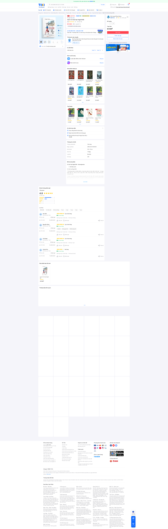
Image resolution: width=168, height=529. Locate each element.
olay (112, 479)
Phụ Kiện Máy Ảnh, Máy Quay (114, 509)
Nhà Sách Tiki (96, 523)
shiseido (45, 480)
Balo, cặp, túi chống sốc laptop (84, 489)
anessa (105, 479)
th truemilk (57, 479)
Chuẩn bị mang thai (49, 494)
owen (63, 479)
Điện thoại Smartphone (47, 509)
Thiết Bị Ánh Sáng (117, 510)
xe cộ (55, 7)
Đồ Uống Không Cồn (83, 523)
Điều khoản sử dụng (66, 454)
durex (70, 479)
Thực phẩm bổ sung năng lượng (117, 504)
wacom (102, 479)
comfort (118, 479)
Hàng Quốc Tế (96, 486)
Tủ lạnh (113, 489)
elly (76, 479)
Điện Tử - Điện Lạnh (114, 486)
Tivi (112, 491)
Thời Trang (103, 488)
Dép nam (66, 513)
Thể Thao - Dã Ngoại (114, 494)
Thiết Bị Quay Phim (116, 514)
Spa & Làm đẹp (101, 512)
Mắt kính (86, 492)
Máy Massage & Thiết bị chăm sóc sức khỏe (50, 517)
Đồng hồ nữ (83, 497)
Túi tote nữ (67, 520)
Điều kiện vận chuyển (66, 460)
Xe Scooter (103, 520)
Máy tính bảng (48, 511)
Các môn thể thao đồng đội (117, 501)
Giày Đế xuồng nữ (67, 509)
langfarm (49, 480)
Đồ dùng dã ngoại (117, 496)
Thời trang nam (63, 494)
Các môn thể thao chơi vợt (116, 502)
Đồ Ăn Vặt (80, 522)
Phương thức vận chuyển (48, 452)
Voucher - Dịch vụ (97, 509)
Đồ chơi (55, 488)
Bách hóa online (99, 493)
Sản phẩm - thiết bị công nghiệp (100, 495)
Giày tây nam (68, 512)
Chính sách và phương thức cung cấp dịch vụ (85, 459)
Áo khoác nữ (68, 489)
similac (115, 479)
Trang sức (78, 497)
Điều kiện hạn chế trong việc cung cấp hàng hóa (85, 453)
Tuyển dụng (64, 447)
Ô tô (99, 520)
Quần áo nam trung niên (66, 501)
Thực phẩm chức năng (49, 515)
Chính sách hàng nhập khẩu (48, 458)
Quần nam (67, 495)
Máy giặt (113, 490)
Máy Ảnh (119, 515)
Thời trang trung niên (66, 492)
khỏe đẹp (64, 7)
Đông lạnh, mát (51, 500)
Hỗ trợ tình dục (53, 521)
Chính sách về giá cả (82, 451)
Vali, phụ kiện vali (88, 489)
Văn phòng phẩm (102, 524)
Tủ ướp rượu (121, 492)
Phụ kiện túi (72, 520)
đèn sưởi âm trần (115, 526)
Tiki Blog (63, 446)
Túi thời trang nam (64, 522)
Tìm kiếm (103, 4)
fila (57, 480)
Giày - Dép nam (63, 511)
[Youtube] (113, 445)
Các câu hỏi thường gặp (47, 447)
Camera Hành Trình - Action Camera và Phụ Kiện (116, 511)
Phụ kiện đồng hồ (82, 498)
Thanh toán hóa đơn (96, 511)
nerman (98, 479)
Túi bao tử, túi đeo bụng (69, 525)
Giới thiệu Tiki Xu (65, 455)
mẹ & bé (59, 7)
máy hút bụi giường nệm (116, 524)
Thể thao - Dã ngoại (98, 490)
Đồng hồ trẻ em (89, 498)
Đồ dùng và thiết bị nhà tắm (84, 512)
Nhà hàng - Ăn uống (99, 513)
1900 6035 (48, 474)
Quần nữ (67, 488)
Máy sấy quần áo (115, 492)
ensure (66, 479)
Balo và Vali (79, 486)
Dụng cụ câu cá (115, 500)
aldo (85, 479)
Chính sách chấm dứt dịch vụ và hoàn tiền (85, 462)
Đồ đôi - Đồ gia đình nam (68, 499)
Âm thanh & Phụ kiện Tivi (114, 488)
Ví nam (61, 524)
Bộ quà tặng (82, 524)
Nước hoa (47, 521)
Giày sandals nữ (66, 506)
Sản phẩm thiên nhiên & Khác (50, 518)
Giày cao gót (62, 505)
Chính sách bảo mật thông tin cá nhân (69, 451)
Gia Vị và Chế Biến (82, 521)
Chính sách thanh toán (82, 455)
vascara (44, 479)
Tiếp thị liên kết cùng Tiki (67, 457)
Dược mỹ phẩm (54, 522)
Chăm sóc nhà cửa (50, 505)
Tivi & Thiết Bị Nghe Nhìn (99, 496)
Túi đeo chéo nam (66, 524)
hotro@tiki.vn (53, 460)
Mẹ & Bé (100, 492)
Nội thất (81, 511)
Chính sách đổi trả (46, 455)
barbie (60, 479)
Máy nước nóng (117, 491)
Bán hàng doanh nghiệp (66, 458)
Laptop (87, 505)
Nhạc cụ (85, 514)
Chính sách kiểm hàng (47, 453)
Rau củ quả (47, 499)
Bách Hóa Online (80, 517)
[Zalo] (116, 445)
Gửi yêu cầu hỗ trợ (46, 449)
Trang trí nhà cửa (79, 509)
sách (72, 7)
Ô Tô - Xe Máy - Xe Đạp (98, 517)
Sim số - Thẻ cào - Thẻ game (102, 515)
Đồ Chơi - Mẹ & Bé (47, 486)
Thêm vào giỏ (117, 35)
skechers (82, 479)
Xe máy (96, 520)
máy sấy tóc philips (117, 520)
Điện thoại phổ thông (49, 510)
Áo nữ (61, 488)
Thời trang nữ (63, 486)
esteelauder (51, 479)
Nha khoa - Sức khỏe (100, 514)
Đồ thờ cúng (80, 514)
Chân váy (68, 490)
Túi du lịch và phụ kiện (83, 488)
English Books (99, 525)
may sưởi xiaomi (115, 522)
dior (47, 479)
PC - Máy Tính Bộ (81, 505)
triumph (88, 479)
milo (78, 479)
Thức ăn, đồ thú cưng (49, 504)
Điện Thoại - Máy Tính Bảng (49, 507)
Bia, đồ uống (47, 502)
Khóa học (103, 511)
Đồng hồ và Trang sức (81, 496)
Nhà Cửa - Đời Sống (80, 507)
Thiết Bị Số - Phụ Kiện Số (98, 499)
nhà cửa (68, 7)
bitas (122, 479)
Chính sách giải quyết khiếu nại (68, 452)
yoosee (109, 479)
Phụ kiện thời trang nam (83, 493)
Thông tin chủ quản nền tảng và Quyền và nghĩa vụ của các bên (85, 464)
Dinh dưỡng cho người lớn (50, 492)
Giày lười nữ (70, 507)
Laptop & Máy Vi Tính (102, 494)
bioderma (73, 479)
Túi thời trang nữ (63, 518)
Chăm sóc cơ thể (49, 516)
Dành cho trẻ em (49, 503)
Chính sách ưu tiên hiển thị (83, 457)
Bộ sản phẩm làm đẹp (50, 522)
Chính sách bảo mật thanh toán (68, 449)
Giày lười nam (62, 512)
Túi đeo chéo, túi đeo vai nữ (65, 519)
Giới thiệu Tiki (64, 444)
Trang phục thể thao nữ (113, 495)
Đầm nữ (64, 488)
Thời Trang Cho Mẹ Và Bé (48, 488)
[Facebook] (111, 445)
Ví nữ (72, 519)
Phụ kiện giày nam (65, 514)
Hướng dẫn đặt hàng (47, 450)
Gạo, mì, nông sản (49, 501)
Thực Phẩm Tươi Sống (48, 496)
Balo (77, 488)
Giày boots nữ (64, 507)
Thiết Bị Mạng (83, 504)
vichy (55, 480)
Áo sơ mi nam (67, 496)
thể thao (76, 7)
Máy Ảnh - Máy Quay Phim (115, 507)
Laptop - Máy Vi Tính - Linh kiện (83, 500)
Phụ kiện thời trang (80, 491)
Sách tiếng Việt (96, 524)
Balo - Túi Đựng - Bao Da (116, 512)
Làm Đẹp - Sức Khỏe (47, 513)
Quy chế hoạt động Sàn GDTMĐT (84, 444)
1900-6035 (48, 444)
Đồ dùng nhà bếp (46, 525)
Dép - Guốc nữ (68, 505)
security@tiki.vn (53, 461)
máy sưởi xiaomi (118, 523)
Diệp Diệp (73, 17)
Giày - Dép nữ (63, 504)
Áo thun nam (62, 495)
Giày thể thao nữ (119, 503)
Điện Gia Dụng (46, 524)
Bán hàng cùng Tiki (81, 446)
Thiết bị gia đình (53, 525)
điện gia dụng (51, 7)
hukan (52, 480)
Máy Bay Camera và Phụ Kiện (116, 515)
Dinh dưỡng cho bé (49, 491)
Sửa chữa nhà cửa (82, 510)
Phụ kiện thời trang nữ (80, 492)
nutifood (92, 479)
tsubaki (60, 480)
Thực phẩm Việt (53, 499)
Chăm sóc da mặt (46, 514)
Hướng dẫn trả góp (46, 456)
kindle (95, 479)
